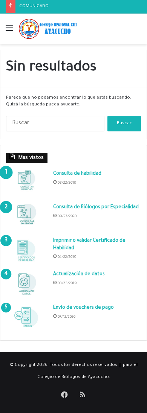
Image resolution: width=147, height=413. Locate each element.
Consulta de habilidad (77, 174)
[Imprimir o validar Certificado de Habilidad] (26, 252)
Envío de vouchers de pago (83, 308)
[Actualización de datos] (26, 285)
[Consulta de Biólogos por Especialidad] (26, 218)
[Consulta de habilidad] (26, 185)
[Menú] (9, 31)
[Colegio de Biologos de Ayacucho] (49, 29)
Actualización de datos (79, 274)
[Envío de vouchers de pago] (26, 319)
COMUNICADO (34, 6)
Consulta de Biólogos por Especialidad (96, 207)
